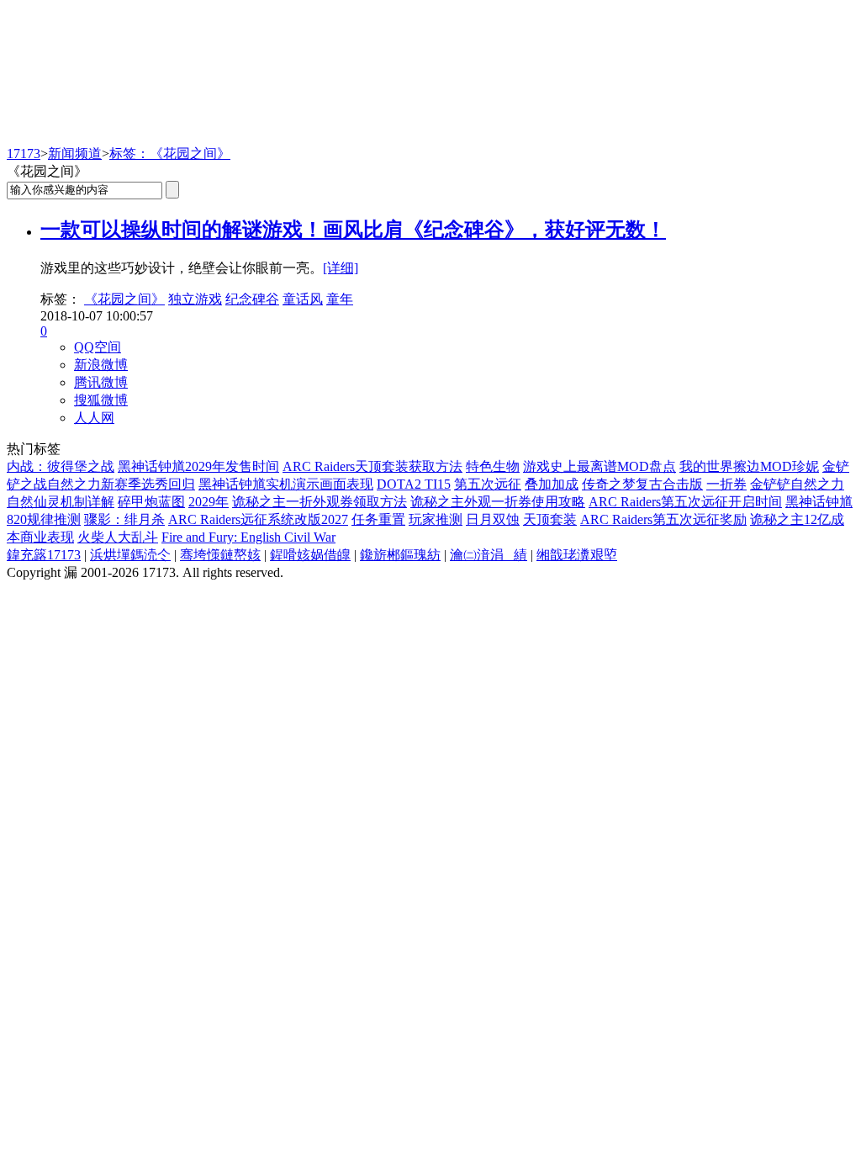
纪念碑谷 (252, 299)
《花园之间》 (124, 299)
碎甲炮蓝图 (151, 502)
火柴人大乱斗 (117, 537)
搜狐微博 (101, 400)
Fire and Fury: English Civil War (248, 537)
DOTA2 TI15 (414, 484)
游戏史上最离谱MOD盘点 (599, 466)
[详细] (340, 268)
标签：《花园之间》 (169, 153)
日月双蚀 (493, 519)
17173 (23, 153)
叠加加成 (551, 484)
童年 (339, 299)
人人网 (94, 417)
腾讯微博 (101, 382)
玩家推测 (435, 519)
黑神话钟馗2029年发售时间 (198, 466)
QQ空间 (97, 347)
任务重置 (378, 519)
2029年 (208, 502)
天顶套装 (550, 519)
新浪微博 (101, 364)
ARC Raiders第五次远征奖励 (663, 519)
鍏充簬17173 (44, 555)
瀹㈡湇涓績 (488, 555)
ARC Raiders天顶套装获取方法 (372, 466)
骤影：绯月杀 (124, 519)
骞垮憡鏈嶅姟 (220, 555)
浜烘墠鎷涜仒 (130, 555)
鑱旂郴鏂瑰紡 (400, 555)
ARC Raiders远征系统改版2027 (258, 519)
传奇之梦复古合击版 (642, 484)
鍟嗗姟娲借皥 (310, 555)
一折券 (726, 484)
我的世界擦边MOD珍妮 (749, 466)
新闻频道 (75, 153)
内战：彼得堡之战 (60, 466)
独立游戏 (195, 299)
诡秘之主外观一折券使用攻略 (497, 502)
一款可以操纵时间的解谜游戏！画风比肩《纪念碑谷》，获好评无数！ (353, 230)
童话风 (303, 299)
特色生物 (493, 466)
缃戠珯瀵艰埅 (576, 555)
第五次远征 (487, 484)
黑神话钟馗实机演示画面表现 (285, 484)
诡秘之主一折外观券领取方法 (319, 502)
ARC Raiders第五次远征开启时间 (685, 502)
